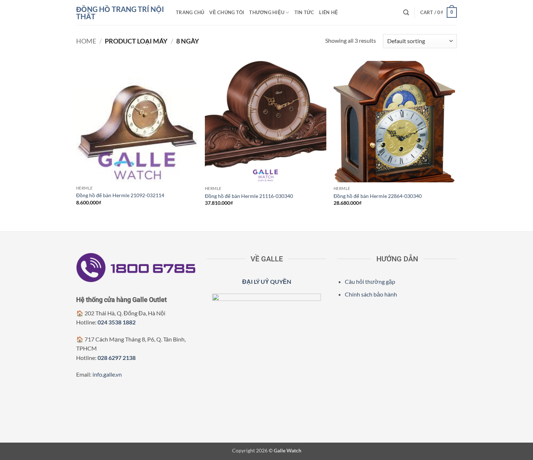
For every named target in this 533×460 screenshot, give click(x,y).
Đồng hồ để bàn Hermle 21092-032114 (120, 195)
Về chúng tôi (226, 12)
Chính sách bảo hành (371, 294)
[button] (406, 12)
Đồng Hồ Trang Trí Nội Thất (120, 12)
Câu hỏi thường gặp (370, 281)
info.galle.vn (107, 374)
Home (86, 41)
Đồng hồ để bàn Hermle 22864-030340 (378, 196)
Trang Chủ (190, 12)
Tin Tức (304, 12)
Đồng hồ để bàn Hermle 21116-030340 (249, 196)
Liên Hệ (328, 12)
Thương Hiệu (266, 12)
